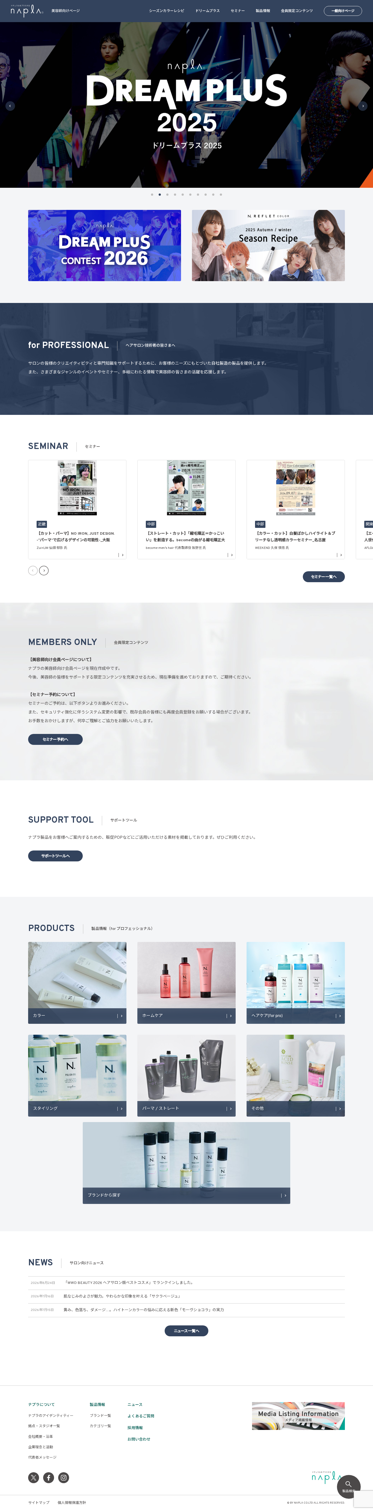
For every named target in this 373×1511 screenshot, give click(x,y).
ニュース (135, 1405)
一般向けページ (342, 11)
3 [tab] (167, 195)
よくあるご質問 (141, 1416)
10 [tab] (221, 195)
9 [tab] (213, 195)
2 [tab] (160, 195)
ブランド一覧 (100, 1416)
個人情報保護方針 (72, 1503)
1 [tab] (152, 195)
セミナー (238, 11)
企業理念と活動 (40, 1447)
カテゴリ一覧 (100, 1426)
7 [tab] (198, 195)
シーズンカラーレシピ (166, 11)
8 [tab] (206, 195)
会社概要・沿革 (40, 1437)
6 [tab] (190, 195)
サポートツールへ (55, 856)
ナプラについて (41, 1405)
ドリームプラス (207, 11)
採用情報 (135, 1428)
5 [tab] (183, 195)
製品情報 (263, 11)
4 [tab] (175, 195)
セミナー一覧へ (324, 577)
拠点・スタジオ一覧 (44, 1426)
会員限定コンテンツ (297, 11)
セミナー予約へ (55, 739)
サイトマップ (38, 1503)
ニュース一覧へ (186, 1331)
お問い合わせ (139, 1439)
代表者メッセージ (42, 1458)
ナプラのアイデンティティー (50, 1416)
